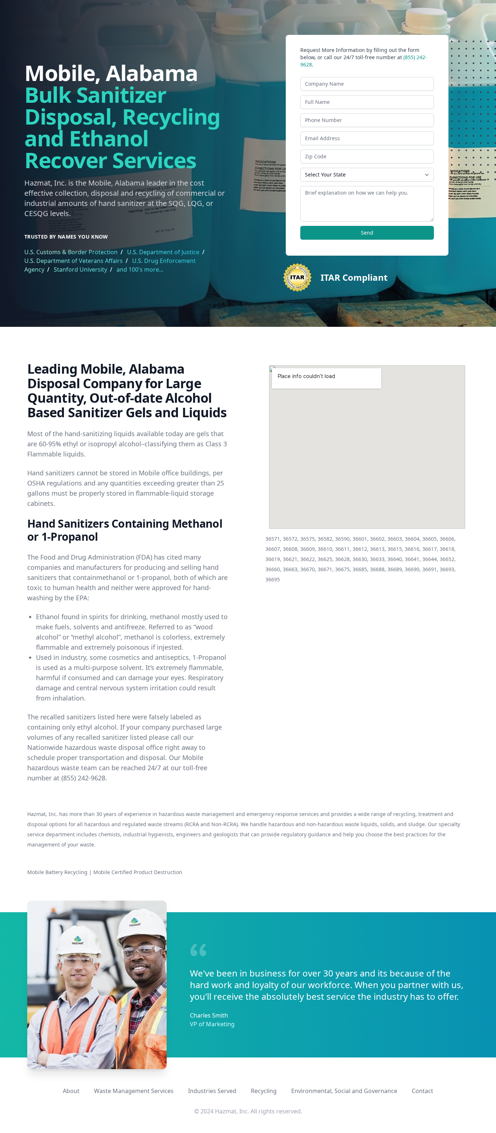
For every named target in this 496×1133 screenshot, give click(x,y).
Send (367, 232)
